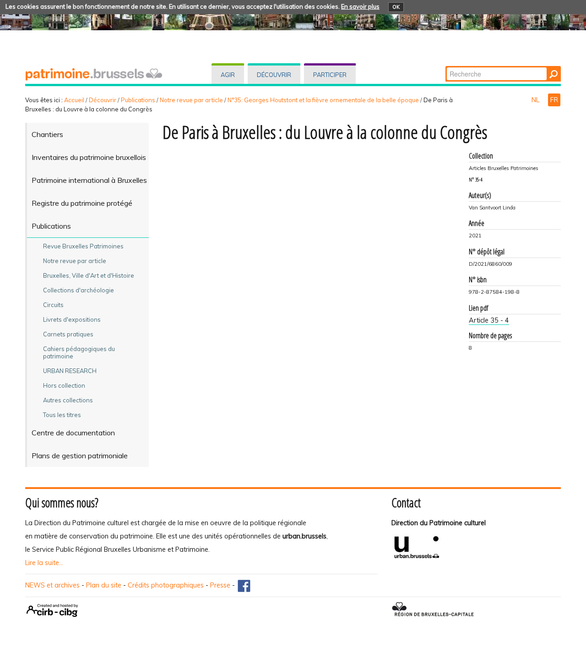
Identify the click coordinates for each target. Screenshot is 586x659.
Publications (138, 100)
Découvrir (274, 74)
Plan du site (103, 585)
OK (396, 7)
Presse (220, 585)
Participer (330, 74)
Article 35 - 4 (489, 320)
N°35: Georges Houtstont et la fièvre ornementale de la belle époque (323, 100)
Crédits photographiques (166, 585)
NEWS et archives (52, 585)
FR (554, 100)
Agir (228, 74)
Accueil (74, 100)
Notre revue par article (191, 100)
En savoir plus (360, 6)
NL (536, 100)
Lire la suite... (44, 563)
